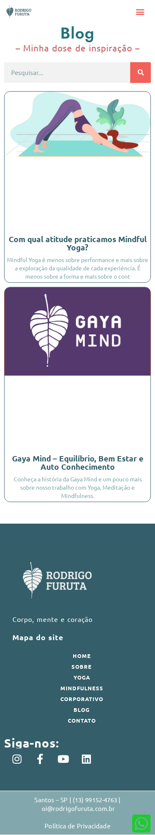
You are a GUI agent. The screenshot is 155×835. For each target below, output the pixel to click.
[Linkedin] (86, 758)
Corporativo (81, 698)
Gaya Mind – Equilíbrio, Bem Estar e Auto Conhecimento (77, 462)
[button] (141, 12)
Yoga (82, 677)
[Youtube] (63, 758)
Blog (82, 709)
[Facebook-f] (40, 758)
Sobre (82, 666)
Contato (82, 720)
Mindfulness (81, 688)
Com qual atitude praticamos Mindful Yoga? (78, 243)
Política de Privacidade (77, 826)
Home (82, 655)
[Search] (140, 72)
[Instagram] (17, 758)
